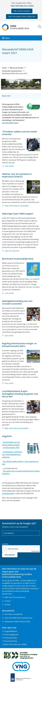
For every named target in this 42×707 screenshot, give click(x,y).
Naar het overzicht (12, 251)
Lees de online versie (10, 123)
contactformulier (8, 493)
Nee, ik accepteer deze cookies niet (21, 16)
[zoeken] (39, 26)
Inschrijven (10, 555)
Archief (7, 604)
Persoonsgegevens (11, 634)
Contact (8, 601)
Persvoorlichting (10, 641)
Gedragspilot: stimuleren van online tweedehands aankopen (12, 454)
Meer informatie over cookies (22, 6)
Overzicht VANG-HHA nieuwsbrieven (18, 618)
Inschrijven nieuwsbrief (13, 614)
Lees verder (9, 166)
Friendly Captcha (35, 551)
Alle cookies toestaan (22, 11)
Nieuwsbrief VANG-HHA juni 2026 (17, 621)
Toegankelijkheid (10, 631)
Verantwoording (10, 638)
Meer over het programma (15, 597)
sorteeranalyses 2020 (11, 447)
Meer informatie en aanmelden (17, 206)
